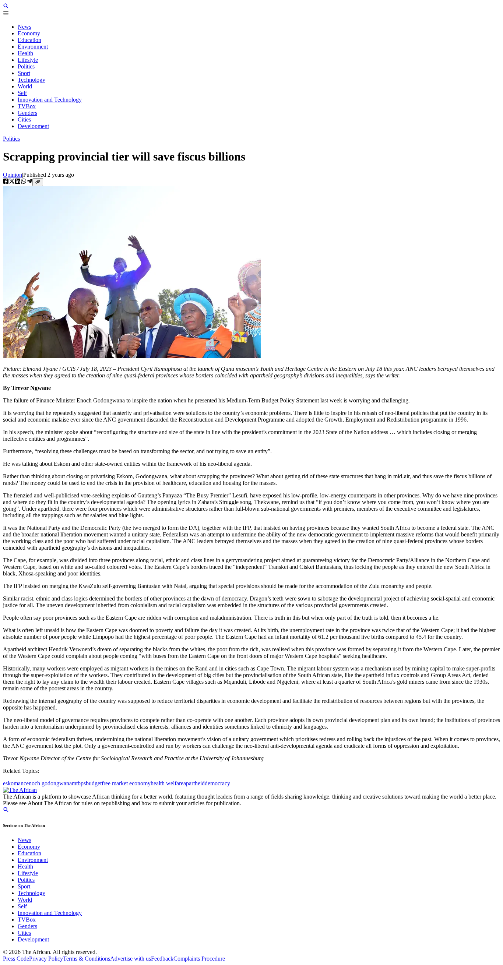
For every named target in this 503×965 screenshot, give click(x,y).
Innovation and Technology (50, 913)
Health (25, 866)
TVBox (27, 919)
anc (22, 783)
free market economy (126, 783)
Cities (24, 933)
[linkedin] (18, 182)
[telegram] (29, 182)
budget (94, 783)
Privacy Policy (46, 958)
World (25, 900)
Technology (31, 893)
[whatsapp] (24, 182)
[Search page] (6, 7)
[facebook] (6, 182)
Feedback (162, 958)
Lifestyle (28, 873)
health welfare (167, 783)
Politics (11, 138)
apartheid (194, 783)
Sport (24, 886)
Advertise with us (130, 958)
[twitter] (12, 182)
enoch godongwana (49, 783)
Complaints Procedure (199, 958)
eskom (10, 783)
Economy (29, 847)
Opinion (12, 175)
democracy (217, 783)
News (24, 840)
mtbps (79, 783)
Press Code (16, 958)
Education (29, 853)
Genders (27, 926)
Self (22, 906)
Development (33, 939)
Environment (33, 860)
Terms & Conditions (86, 958)
